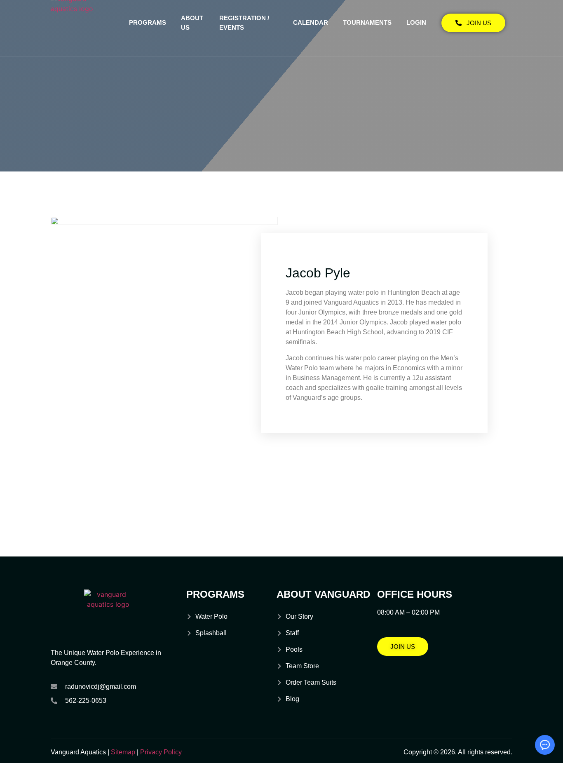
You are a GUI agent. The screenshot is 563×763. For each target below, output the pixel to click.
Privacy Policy (161, 752)
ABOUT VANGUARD (323, 594)
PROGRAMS (147, 22)
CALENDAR (310, 22)
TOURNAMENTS (367, 22)
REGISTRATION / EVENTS (244, 22)
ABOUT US (192, 22)
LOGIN (416, 22)
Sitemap (123, 752)
